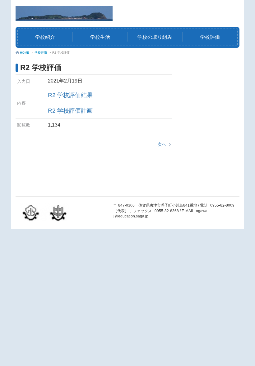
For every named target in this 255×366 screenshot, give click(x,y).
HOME (24, 52)
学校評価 (210, 37)
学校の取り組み (154, 37)
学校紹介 (45, 37)
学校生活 (100, 37)
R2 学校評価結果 (70, 95)
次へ (161, 144)
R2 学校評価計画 (70, 110)
